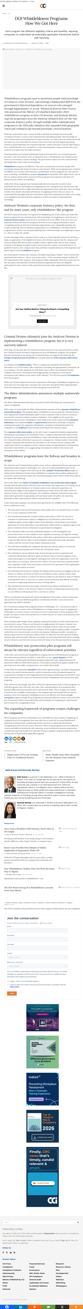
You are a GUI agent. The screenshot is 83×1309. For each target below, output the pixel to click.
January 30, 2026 (37, 43)
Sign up (64, 1240)
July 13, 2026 (37, 853)
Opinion (32, 1289)
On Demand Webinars (38, 1286)
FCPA (5, 1286)
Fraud (31, 1267)
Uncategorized (62, 1273)
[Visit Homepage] (43, 6)
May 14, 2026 (9, 904)
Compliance (42, 305)
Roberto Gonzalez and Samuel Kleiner (18, 853)
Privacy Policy (8, 1229)
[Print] (19, 739)
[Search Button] (78, 1222)
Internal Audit (35, 1280)
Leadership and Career (39, 1283)
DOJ (10, 742)
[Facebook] (10, 739)
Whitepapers (61, 1286)
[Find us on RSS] (14, 1252)
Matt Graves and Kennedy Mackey (16, 43)
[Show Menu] (4, 6)
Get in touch (21, 1240)
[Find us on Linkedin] (11, 1252)
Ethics (5, 1283)
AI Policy (19, 1229)
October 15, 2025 (50, 316)
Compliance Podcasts (12, 1270)
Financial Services (37, 1264)
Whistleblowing (20, 742)
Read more (43, 320)
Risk (9, 13)
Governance (34, 1270)
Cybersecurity (9, 1273)
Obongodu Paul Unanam (13, 874)
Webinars (60, 1280)
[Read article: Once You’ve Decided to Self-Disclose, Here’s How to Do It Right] (69, 835)
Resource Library (63, 1267)
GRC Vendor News (37, 1273)
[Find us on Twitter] (7, 1252)
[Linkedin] (6, 739)
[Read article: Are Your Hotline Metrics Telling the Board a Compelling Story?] (42, 293)
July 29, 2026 (39, 834)
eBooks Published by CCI (13, 1280)
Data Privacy (8, 1276)
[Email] (15, 739)
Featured (6, 1289)
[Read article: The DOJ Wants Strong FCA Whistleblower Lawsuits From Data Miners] (69, 894)
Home (4, 13)
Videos (59, 1276)
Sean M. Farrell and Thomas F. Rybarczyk (19, 834)
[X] (23, 739)
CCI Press (7, 1264)
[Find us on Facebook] (3, 1252)
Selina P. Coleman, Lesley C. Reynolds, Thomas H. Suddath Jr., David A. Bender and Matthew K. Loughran (39, 902)
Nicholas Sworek (36, 316)
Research (60, 1264)
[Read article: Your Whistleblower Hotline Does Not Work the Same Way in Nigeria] (69, 875)
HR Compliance (35, 1276)
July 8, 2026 (28, 874)
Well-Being (60, 1283)
